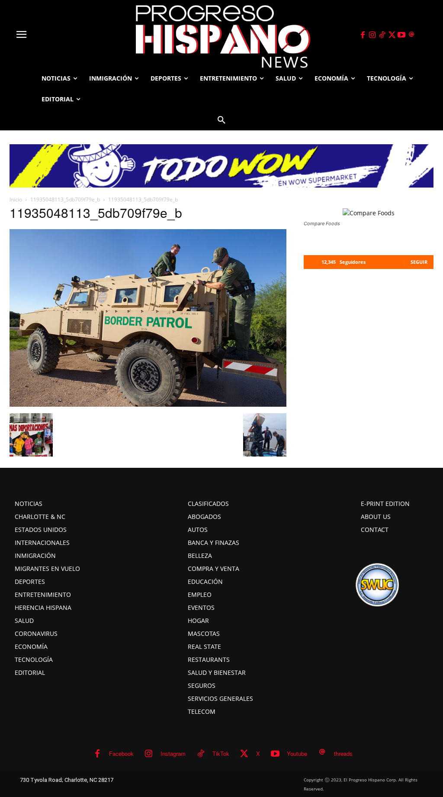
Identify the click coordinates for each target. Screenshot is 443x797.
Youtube (297, 753)
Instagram (173, 753)
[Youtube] (402, 35)
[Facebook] (362, 35)
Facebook (121, 753)
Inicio (16, 199)
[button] (221, 120)
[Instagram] (372, 35)
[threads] (411, 35)
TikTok (220, 753)
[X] (392, 35)
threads (343, 753)
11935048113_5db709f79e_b (65, 199)
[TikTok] (382, 35)
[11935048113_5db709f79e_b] (148, 404)
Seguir (419, 262)
